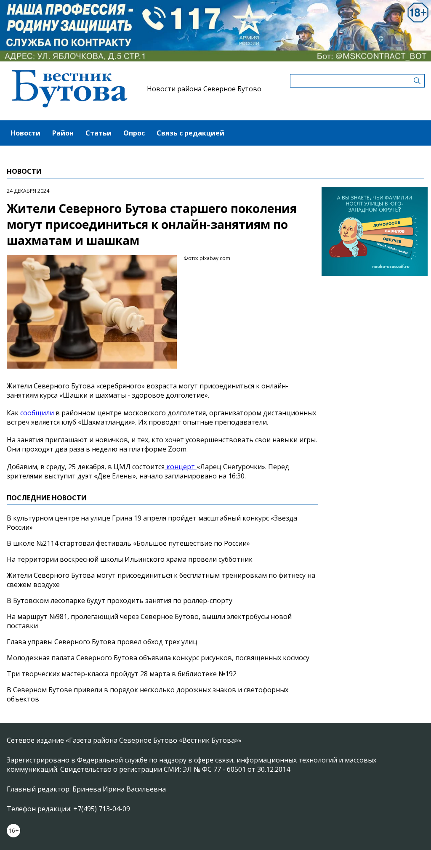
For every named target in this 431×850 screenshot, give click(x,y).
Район (63, 133)
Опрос (134, 133)
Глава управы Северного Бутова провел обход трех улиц (102, 641)
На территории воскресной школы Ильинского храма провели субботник (130, 559)
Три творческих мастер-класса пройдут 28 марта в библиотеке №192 (122, 673)
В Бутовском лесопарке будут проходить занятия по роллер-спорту (119, 600)
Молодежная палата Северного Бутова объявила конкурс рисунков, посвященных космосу (158, 657)
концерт (181, 466)
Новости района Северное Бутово (204, 88)
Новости (25, 133)
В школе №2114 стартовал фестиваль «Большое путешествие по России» (128, 543)
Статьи (98, 133)
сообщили (38, 412)
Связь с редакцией (190, 133)
